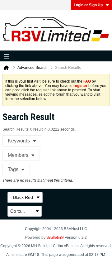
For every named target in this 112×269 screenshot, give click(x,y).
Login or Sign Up (88, 5)
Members (18, 155)
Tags (13, 169)
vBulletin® (55, 237)
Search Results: (15, 129)
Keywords (19, 140)
